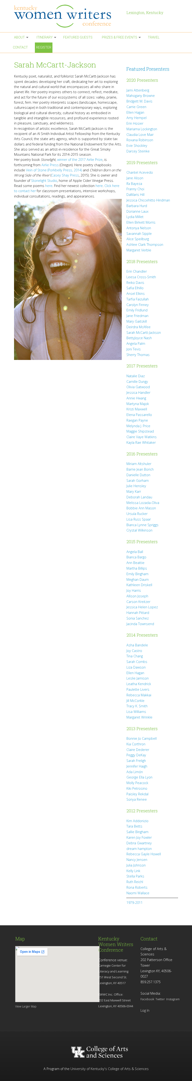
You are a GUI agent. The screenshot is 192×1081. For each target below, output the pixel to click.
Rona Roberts (137, 887)
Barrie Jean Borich (140, 469)
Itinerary (45, 37)
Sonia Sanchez (137, 618)
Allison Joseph (137, 596)
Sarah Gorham (137, 480)
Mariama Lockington (141, 129)
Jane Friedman (137, 315)
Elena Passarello (139, 414)
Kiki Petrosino (136, 788)
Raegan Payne (137, 420)
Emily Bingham (137, 574)
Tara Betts (134, 826)
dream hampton (139, 848)
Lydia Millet (135, 217)
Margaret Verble (138, 250)
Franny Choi (135, 189)
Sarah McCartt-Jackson (143, 332)
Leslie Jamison (137, 678)
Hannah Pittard (137, 612)
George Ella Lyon (139, 777)
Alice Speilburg (137, 239)
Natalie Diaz (135, 376)
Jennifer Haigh (136, 766)
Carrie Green (136, 107)
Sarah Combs (136, 661)
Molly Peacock (137, 783)
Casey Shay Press (65, 175)
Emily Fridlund (137, 310)
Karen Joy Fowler (139, 837)
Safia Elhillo (135, 288)
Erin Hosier (134, 123)
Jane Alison (134, 178)
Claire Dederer (137, 749)
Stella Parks (135, 876)
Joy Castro (134, 650)
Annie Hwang (136, 398)
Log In (144, 1010)
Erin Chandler (136, 271)
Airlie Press (50, 165)
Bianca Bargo (136, 557)
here (48, 185)
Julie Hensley (136, 486)
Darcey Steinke (138, 151)
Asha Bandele (137, 645)
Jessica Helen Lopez (142, 607)
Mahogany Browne (140, 95)
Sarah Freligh (136, 760)
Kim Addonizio (137, 821)
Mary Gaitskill (136, 321)
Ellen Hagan (135, 112)
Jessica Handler (138, 392)
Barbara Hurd (136, 206)
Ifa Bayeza (134, 183)
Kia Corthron (135, 744)
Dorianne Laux (137, 211)
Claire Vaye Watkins (141, 437)
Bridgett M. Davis (139, 101)
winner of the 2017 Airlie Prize (80, 159)
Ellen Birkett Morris (140, 222)
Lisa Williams (136, 711)
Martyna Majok (137, 403)
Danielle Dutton (138, 475)
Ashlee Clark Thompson (144, 244)
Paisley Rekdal (137, 794)
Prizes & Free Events (119, 37)
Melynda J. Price (138, 426)
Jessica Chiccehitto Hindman (148, 200)
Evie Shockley (136, 145)
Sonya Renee (136, 799)
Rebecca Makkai (138, 695)
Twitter (160, 999)
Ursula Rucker (137, 513)
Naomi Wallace (137, 893)
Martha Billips (136, 568)
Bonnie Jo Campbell (141, 738)
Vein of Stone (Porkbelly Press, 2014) (54, 170)
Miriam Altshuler (138, 463)
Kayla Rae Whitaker (141, 442)
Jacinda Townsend (140, 624)
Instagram (173, 999)
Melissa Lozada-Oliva (142, 502)
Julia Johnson (136, 865)
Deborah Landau (139, 497)
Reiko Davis (135, 282)
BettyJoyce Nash (139, 338)
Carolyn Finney (137, 305)
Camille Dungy (137, 381)
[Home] (68, 16)
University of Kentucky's (88, 1069)
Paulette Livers (137, 689)
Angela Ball (134, 551)
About (19, 37)
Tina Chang (134, 656)
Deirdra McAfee (138, 327)
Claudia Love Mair (140, 134)
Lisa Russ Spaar (138, 519)
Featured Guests (77, 37)
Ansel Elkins (135, 293)
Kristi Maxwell (136, 409)
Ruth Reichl (134, 882)
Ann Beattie (135, 562)
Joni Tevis (133, 349)
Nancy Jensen (136, 859)
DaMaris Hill (135, 194)
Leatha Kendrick (138, 684)
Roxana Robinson (139, 140)
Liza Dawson (136, 667)
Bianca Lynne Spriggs (142, 525)
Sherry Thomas (138, 354)
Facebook (147, 999)
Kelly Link (133, 871)
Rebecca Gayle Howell (143, 854)
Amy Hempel (136, 118)
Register (43, 47)
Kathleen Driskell (139, 585)
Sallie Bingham (137, 832)
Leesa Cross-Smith (141, 277)
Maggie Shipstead (140, 431)
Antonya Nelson (138, 228)
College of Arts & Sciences (128, 1069)
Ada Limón (134, 772)
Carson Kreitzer (138, 601)
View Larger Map (25, 1006)
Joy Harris (133, 590)
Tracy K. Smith (137, 706)
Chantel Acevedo (139, 172)
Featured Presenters (147, 69)
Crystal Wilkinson (139, 530)
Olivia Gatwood (138, 387)
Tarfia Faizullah (137, 299)
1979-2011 (134, 902)
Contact (20, 47)
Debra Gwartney (139, 843)
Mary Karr (133, 491)
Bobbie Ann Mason (141, 508)
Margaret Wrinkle (139, 717)
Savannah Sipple (139, 233)
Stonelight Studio (44, 180)
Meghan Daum (137, 579)
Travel (153, 37)
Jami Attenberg (137, 90)
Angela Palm (135, 343)
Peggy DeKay (136, 755)
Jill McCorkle (135, 700)
